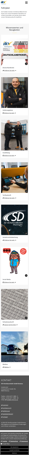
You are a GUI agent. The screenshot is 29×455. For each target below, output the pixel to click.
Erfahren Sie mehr (9, 70)
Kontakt (5, 405)
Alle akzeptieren (14, 447)
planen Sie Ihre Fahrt (10, 325)
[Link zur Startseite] (4, 2)
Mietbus (6, 367)
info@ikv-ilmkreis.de (12, 400)
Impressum (6, 411)
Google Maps (6, 444)
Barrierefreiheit (8, 414)
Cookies (4, 441)
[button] (26, 2)
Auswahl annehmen (14, 450)
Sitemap (5, 417)
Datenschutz (7, 408)
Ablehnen (14, 453)
